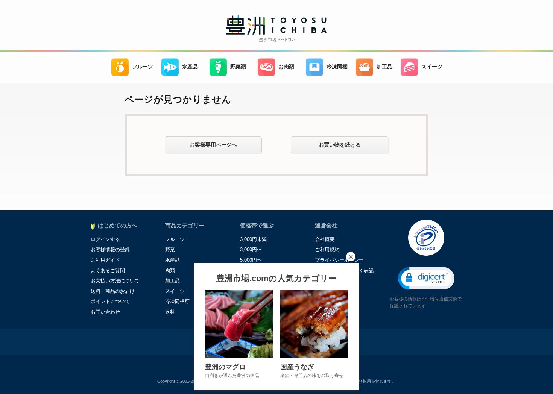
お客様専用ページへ (213, 145)
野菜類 (238, 67)
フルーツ (142, 67)
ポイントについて (110, 301)
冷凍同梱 (337, 67)
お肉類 (286, 67)
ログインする (105, 239)
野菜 (170, 249)
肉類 (170, 270)
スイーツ (431, 67)
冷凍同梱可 (177, 301)
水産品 (190, 67)
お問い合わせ (105, 312)
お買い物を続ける (340, 145)
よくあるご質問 (108, 270)
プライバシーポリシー (339, 260)
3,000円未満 (253, 239)
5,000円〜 (251, 260)
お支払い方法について (115, 280)
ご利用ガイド (105, 260)
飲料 (170, 312)
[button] (426, 278)
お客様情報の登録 (110, 249)
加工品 (384, 67)
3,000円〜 (251, 249)
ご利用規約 (327, 249)
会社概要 (324, 239)
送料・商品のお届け (113, 291)
